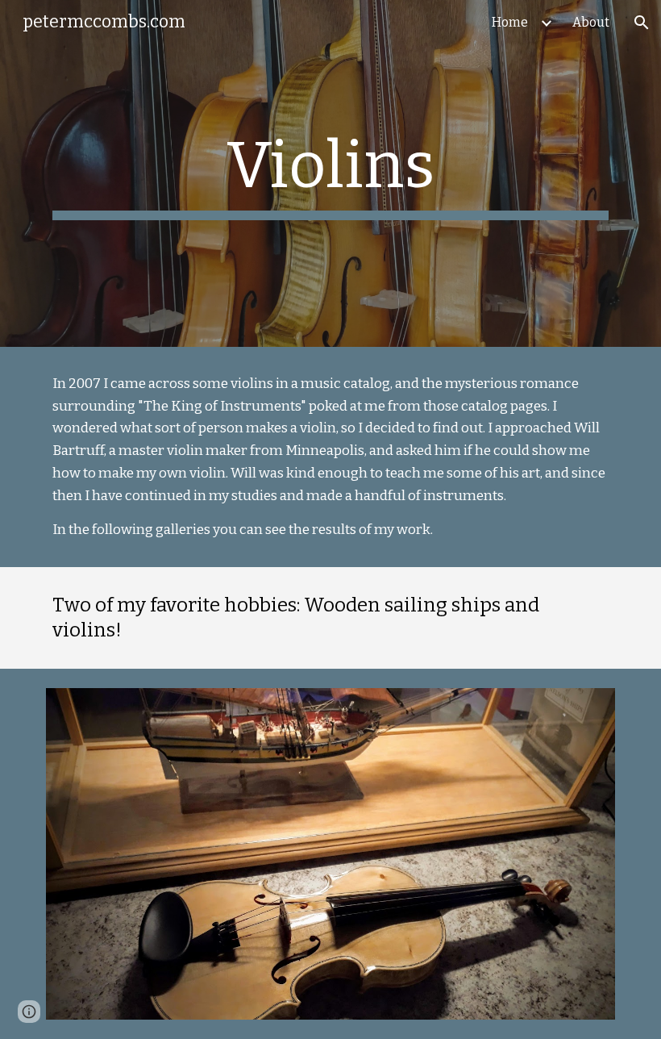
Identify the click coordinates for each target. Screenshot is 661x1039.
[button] (641, 22)
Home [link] (510, 22)
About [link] (590, 22)
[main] (330, 173)
